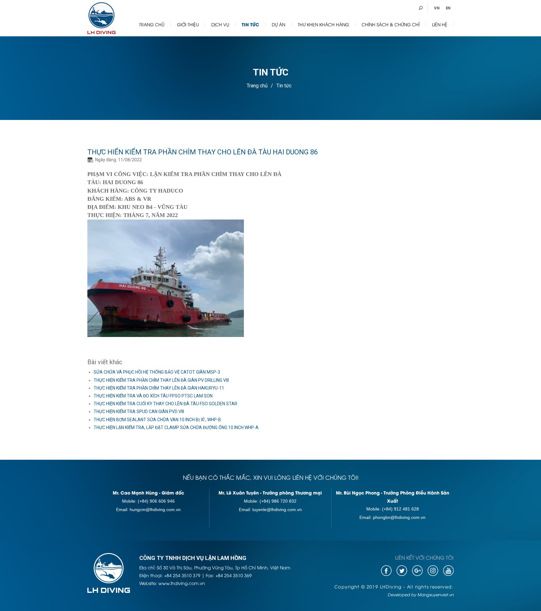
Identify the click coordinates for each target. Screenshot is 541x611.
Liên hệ (439, 24)
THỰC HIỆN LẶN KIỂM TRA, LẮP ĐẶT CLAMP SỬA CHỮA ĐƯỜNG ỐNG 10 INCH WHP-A (176, 427)
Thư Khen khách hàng (323, 24)
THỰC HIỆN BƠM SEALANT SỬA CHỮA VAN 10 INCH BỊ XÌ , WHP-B (157, 419)
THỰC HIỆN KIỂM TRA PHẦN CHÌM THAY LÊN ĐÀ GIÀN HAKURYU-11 (159, 388)
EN (448, 8)
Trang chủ (151, 24)
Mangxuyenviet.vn (435, 594)
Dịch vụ (220, 24)
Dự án (278, 24)
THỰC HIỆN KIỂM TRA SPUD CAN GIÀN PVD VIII (139, 411)
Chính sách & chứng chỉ (391, 24)
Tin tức (250, 24)
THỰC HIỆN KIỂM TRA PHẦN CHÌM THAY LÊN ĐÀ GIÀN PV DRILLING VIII (161, 380)
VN (437, 8)
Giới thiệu (188, 24)
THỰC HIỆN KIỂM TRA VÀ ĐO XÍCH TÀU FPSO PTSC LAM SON (153, 395)
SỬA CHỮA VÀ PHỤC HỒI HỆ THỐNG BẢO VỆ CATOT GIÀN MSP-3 (157, 372)
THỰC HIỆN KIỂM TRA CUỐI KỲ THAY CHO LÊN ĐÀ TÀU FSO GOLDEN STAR (165, 403)
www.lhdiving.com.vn (181, 583)
